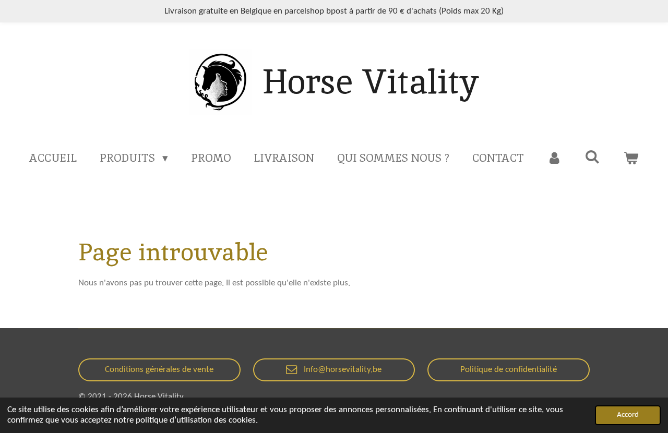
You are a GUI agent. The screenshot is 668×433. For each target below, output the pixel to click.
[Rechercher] (592, 157)
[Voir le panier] (630, 158)
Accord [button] (628, 415)
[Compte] (554, 158)
